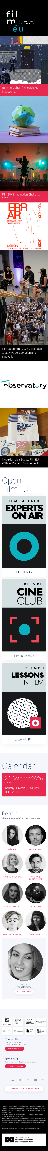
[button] (45, 5)
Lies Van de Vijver (12, 934)
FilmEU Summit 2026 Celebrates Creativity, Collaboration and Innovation (22, 352)
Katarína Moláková (12, 877)
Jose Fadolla (35, 849)
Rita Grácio (35, 934)
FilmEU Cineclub (24, 655)
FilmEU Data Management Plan (25, 1089)
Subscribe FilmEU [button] (15, 1066)
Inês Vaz (12, 849)
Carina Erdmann (12, 907)
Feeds (39, 1128)
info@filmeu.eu (15, 1049)
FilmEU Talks (24, 572)
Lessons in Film (24, 739)
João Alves (35, 907)
